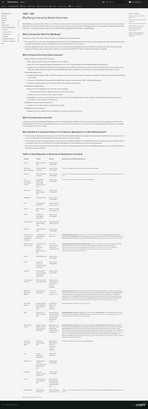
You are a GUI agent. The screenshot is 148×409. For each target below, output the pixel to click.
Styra (64, 168)
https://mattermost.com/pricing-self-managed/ (105, 299)
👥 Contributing (62, 6)
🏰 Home (3, 6)
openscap (120, 67)
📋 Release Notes (42, 6)
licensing (119, 238)
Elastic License (53, 234)
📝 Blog (71, 6)
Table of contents (134, 13)
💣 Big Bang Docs (13, 6)
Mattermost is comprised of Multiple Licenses (53, 292)
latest (22, 2)
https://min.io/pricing (84, 303)
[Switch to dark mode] (103, 2)
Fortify (119, 332)
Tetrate (65, 179)
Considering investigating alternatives (100, 243)
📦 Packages (31, 6)
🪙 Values (23, 6)
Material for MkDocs (12, 405)
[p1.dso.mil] (139, 406)
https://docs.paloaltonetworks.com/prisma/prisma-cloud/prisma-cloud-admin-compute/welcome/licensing (89, 247)
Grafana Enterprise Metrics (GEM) (88, 390)
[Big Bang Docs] (3, 2)
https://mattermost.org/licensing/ (84, 299)
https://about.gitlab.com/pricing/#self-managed (97, 335)
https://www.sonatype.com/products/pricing (78, 316)
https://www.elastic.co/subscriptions (107, 238)
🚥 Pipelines (78, 6)
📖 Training (52, 6)
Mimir (64, 390)
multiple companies (99, 174)
